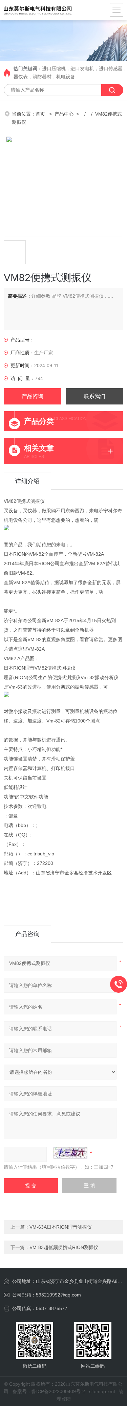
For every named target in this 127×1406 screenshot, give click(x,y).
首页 (41, 114)
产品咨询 (32, 396)
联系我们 (94, 396)
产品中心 (64, 114)
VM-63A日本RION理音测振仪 (60, 1227)
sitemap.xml (102, 1391)
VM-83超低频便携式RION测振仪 (63, 1247)
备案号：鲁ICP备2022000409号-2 (49, 1391)
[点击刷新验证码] (70, 1153)
